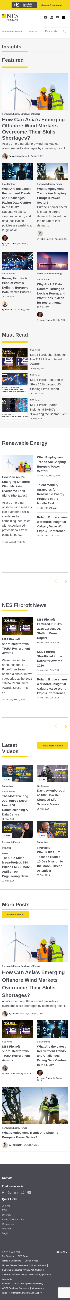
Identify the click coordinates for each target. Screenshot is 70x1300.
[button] (65, 581)
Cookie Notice (31, 1261)
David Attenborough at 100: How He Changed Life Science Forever (51, 797)
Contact (7, 1177)
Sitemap (6, 1284)
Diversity (6, 1214)
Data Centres (8, 184)
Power (59, 184)
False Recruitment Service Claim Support (22, 1293)
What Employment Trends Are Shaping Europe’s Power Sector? (51, 195)
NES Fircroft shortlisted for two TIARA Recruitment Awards (48, 359)
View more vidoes (52, 745)
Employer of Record (30, 114)
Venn (65, 1252)
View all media (15, 914)
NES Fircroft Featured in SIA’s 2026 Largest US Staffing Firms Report (46, 384)
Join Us (6, 1205)
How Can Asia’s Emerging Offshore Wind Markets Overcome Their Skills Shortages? (33, 129)
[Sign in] (51, 17)
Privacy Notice (38, 1265)
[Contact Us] (57, 17)
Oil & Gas (6, 848)
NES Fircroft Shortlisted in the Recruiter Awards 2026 (49, 658)
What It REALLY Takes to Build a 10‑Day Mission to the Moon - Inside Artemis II (50, 861)
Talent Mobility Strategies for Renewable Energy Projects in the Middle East (50, 494)
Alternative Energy (53, 273)
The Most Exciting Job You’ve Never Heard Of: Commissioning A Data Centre (15, 805)
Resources (8, 1224)
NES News (35, 350)
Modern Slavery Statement (15, 1265)
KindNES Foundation (13, 1219)
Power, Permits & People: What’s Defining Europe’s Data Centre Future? (16, 285)
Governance (38, 1288)
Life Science (43, 786)
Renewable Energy (12, 31)
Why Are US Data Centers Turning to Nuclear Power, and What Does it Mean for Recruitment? (51, 293)
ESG (4, 1210)
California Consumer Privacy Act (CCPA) (22, 1270)
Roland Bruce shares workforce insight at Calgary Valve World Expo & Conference (52, 524)
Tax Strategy (8, 1256)
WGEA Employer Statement (15, 1288)
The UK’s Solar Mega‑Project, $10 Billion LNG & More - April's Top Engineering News (17, 867)
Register (6, 1228)
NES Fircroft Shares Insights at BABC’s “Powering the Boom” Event (48, 409)
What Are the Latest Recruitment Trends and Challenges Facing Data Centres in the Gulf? (17, 198)
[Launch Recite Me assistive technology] (24, 5)
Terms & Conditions (11, 1261)
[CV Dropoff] (46, 17)
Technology (7, 786)
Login (5, 1233)
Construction (43, 848)
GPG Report (23, 1256)
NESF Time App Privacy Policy (28, 1284)
